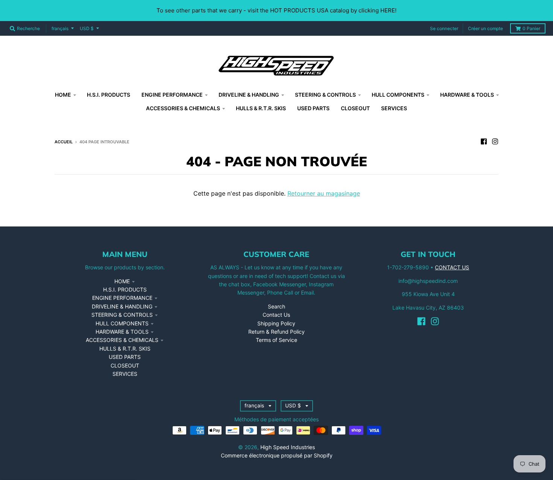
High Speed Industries (287, 447)
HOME (122, 281)
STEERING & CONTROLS (122, 314)
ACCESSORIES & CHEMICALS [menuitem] (183, 108)
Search (276, 306)
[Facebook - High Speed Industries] (483, 141)
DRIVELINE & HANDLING (122, 306)
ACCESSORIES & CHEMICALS (122, 340)
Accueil (64, 141)
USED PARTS (125, 357)
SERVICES (124, 374)
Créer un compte (485, 28)
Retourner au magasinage (323, 193)
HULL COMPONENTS (122, 323)
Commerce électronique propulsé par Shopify (277, 455)
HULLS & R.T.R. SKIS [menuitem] (261, 108)
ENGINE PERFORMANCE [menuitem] (172, 94)
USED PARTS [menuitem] (313, 108)
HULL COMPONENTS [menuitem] (398, 94)
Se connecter (444, 28)
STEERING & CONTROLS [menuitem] (325, 94)
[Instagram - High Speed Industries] (495, 141)
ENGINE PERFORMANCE (122, 298)
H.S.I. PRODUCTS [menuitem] (108, 94)
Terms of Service (276, 340)
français (60, 28)
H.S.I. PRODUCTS (125, 289)
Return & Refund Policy (276, 331)
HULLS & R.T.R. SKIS (124, 348)
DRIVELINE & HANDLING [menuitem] (249, 94)
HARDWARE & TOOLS (122, 331)
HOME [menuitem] (63, 94)
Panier (531, 28)
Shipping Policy (276, 323)
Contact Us (276, 314)
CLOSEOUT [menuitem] (355, 108)
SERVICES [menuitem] (394, 108)
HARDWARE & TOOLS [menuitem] (467, 94)
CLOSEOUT (125, 365)
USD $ (87, 28)
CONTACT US (452, 267)
